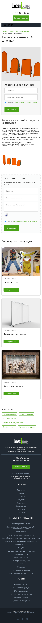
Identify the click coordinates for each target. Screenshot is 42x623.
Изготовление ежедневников (13, 423)
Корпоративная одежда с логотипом (21, 551)
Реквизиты (21, 509)
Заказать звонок (21, 467)
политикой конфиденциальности (26, 102)
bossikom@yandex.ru (22, 473)
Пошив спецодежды (26, 414)
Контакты (21, 512)
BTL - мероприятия (9, 418)
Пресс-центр (21, 506)
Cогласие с (22, 102)
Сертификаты (21, 496)
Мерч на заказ (21, 531)
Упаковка (21, 567)
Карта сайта (30, 613)
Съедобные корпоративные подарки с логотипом (21, 538)
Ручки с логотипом (21, 557)
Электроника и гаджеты (21, 570)
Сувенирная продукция (27, 427)
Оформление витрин (13, 386)
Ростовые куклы (11, 282)
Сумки (21, 564)
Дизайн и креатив (9, 427)
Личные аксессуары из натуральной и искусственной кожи (21, 527)
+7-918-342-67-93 (21, 13)
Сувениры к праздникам (21, 560)
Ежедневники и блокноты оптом (21, 573)
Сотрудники (21, 499)
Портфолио (21, 490)
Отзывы (21, 493)
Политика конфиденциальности (16, 613)
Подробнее (11, 290)
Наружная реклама (9, 414)
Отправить (11, 109)
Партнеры (21, 503)
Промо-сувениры (21, 554)
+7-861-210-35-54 (21, 460)
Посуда (21, 548)
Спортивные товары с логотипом (21, 535)
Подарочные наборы (21, 544)
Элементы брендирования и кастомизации (21, 541)
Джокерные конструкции (15, 334)
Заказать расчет (21, 18)
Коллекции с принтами (21, 524)
